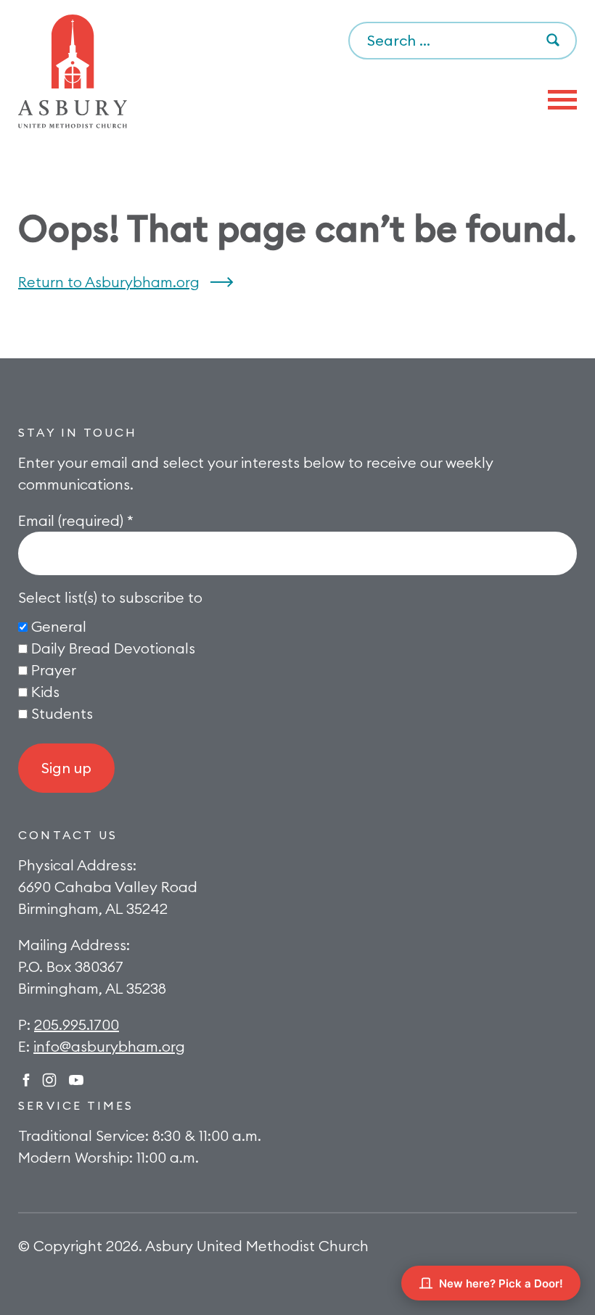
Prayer (53, 670)
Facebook (26, 1080)
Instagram (49, 1080)
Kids (45, 692)
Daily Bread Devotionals (113, 648)
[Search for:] (462, 41)
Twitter (76, 1080)
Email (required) (76, 520)
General (58, 626)
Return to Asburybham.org (109, 282)
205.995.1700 (76, 1024)
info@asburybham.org (109, 1046)
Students (62, 713)
